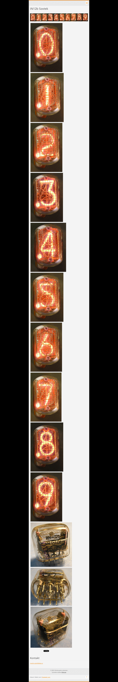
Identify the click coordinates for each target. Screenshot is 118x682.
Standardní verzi (46, 677)
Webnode (64, 672)
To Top (86, 677)
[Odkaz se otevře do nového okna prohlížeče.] (59, 17)
